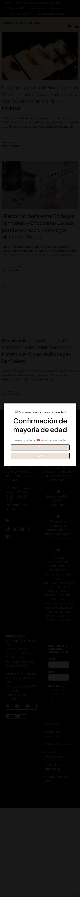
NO (40, 455)
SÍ (40, 447)
